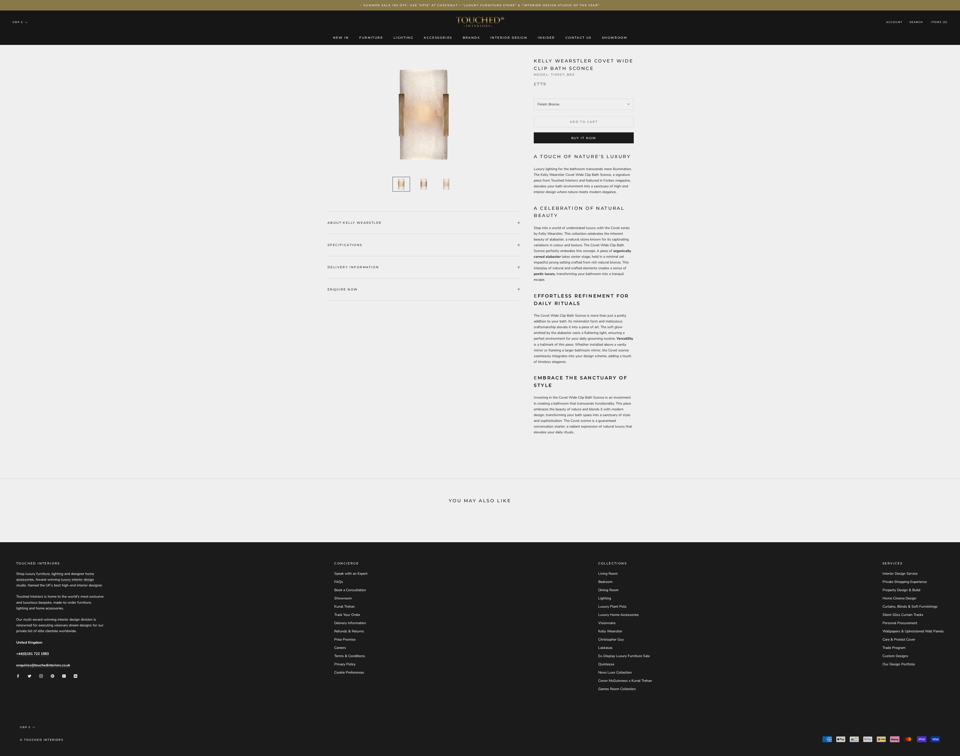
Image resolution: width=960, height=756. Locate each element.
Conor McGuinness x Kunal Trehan (625, 680)
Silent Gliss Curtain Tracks (902, 614)
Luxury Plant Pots (612, 606)
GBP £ (17, 22)
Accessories (438, 37)
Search (916, 22)
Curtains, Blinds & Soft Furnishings (910, 606)
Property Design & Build (901, 590)
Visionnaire (607, 623)
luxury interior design (77, 579)
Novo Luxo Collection (615, 672)
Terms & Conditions (349, 656)
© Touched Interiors (42, 740)
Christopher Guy (611, 639)
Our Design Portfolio (898, 664)
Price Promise (345, 639)
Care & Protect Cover (898, 639)
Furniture (371, 37)
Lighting (403, 37)
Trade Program (894, 647)
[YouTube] (64, 676)
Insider (546, 37)
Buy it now (583, 138)
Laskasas (605, 647)
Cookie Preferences (349, 672)
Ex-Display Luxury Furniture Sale (624, 656)
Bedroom (605, 581)
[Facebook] (18, 676)
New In (341, 37)
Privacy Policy (345, 664)
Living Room (608, 573)
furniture (43, 573)
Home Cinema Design (899, 598)
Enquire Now (343, 289)
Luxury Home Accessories (618, 614)
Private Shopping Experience (904, 581)
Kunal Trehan (344, 606)
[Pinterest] (52, 676)
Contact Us (579, 37)
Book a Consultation (350, 590)
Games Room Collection (617, 689)
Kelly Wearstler (610, 631)
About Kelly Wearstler (355, 223)
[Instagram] (41, 676)
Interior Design (508, 37)
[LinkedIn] (75, 676)
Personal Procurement (899, 623)
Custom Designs (895, 656)
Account (894, 22)
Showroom (614, 37)
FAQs (338, 581)
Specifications (345, 245)
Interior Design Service (900, 573)
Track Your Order (347, 614)
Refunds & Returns (349, 631)
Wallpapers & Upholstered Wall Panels (913, 631)
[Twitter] (29, 676)
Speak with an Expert (351, 573)
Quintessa (606, 664)
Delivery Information (353, 267)
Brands (471, 37)
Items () (939, 22)
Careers (340, 647)
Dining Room (608, 590)
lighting (57, 573)
